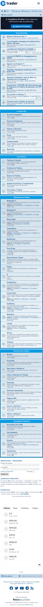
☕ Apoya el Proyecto (21, 26)
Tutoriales (10, 383)
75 (38, 53)
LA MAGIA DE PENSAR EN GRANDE (20, 49)
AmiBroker (11, 304)
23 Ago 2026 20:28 (29, 45)
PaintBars (35, 233)
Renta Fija (10, 149)
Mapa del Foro (22, 583)
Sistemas (17, 288)
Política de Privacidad (33, 582)
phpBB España (29, 604)
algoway (20, 73)
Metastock (10, 314)
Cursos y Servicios (14, 406)
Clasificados (11, 451)
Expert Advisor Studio (15, 258)
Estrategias (17, 223)
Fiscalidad (10, 361)
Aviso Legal (13, 583)
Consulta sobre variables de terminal (20, 102)
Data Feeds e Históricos (15, 368)
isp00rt (20, 103)
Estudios (33, 299)
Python (9, 267)
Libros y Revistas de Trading (17, 375)
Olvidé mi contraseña (7, 471)
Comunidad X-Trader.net (21, 421)
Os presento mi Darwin (15, 94)
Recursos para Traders (21, 351)
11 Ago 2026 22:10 (35, 96)
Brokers (10, 354)
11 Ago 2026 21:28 (29, 103)
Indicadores (29, 205)
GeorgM (20, 45)
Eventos (10, 440)
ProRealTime (11, 282)
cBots (16, 328)
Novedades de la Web (15, 425)
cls (19, 65)
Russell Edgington (23, 96)
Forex (9, 135)
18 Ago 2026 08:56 (29, 81)
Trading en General (14, 160)
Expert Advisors (19, 205)
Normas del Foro (8, 582)
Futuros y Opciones (14, 129)
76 (40, 53)
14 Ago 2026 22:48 (30, 90)
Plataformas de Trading (21, 197)
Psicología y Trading (14, 190)
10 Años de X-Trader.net (21, 445)
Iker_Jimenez (22, 38)
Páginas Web (11, 398)
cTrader (9, 324)
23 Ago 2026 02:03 (31, 59)
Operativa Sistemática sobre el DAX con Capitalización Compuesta (21, 78)
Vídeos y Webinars (14, 414)
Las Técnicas (21, 157)
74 (35, 53)
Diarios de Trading (13, 176)
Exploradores (35, 308)
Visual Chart (11, 293)
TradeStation (11, 228)
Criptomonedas (12, 141)
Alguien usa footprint (14, 64)
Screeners (34, 288)
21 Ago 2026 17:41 (26, 65)
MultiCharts (11, 239)
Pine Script (11, 248)
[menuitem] (6, 11)
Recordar (30, 471)
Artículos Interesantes (15, 390)
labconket (21, 90)
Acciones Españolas (14, 115)
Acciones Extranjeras (14, 121)
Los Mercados (21, 111)
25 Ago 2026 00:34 (33, 38)
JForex (9, 333)
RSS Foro (30, 583)
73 (33, 53)
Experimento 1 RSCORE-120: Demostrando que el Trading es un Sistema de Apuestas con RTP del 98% (24, 87)
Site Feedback (12, 432)
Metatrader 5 (11, 210)
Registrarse (17, 460)
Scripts (37, 205)
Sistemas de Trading (14, 168)
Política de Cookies (19, 582)
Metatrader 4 (11, 201)
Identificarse (6, 460)
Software (10, 342)
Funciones (18, 234)
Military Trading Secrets (15, 36)
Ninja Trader (11, 219)
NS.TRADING (25, 494)
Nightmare (21, 59)
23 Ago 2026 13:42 (29, 51)
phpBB (16, 602)
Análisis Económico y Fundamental (20, 183)
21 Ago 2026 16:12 (29, 73)
